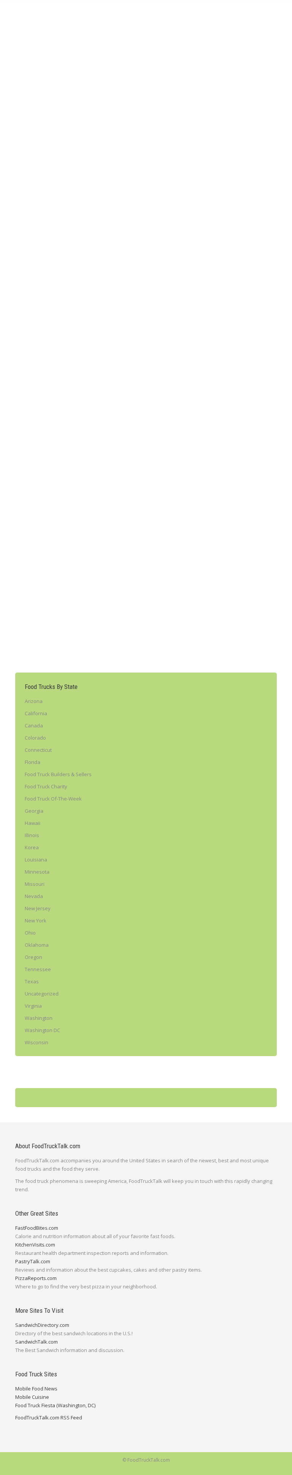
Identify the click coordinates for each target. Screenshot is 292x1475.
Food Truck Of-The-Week (53, 798)
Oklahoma (37, 944)
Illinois (32, 835)
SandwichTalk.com (36, 1341)
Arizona (34, 701)
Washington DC (42, 1030)
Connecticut (38, 749)
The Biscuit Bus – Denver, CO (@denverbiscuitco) (98, 585)
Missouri (34, 884)
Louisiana (36, 859)
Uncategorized (42, 993)
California (36, 713)
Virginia (33, 1005)
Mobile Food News (36, 1388)
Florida (32, 762)
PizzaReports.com (36, 1278)
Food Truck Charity (46, 786)
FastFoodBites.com (36, 1227)
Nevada (34, 896)
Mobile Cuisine (32, 1396)
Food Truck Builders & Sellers (58, 774)
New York (35, 920)
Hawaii (32, 823)
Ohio (30, 932)
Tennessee (38, 969)
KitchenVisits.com (35, 1244)
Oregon (33, 957)
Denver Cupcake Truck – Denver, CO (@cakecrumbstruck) (110, 123)
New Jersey (38, 908)
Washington (38, 1018)
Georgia (34, 810)
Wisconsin (36, 1042)
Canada (34, 725)
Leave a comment (102, 136)
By (61, 136)
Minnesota (37, 871)
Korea (32, 847)
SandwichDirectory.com (42, 1325)
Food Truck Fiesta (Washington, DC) (55, 1405)
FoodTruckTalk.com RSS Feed (48, 1417)
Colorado (35, 136)
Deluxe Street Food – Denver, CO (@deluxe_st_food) (104, 359)
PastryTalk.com (32, 1261)
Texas (32, 981)
